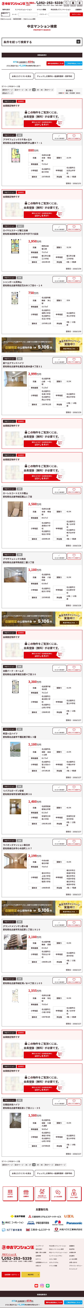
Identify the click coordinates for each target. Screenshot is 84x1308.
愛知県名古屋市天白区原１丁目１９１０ (21, 929)
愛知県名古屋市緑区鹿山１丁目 (17, 496)
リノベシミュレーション (23, 9)
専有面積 (72, 93)
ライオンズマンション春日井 (16, 844)
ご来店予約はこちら (73, 63)
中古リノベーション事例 (56, 1249)
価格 (67, 93)
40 (42, 89)
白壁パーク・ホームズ (13, 670)
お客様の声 (72, 1252)
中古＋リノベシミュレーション (58, 1252)
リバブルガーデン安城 (13, 790)
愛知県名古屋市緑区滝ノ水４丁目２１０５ (22, 983)
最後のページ (7, 93)
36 (26, 89)
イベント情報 (41, 9)
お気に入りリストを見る (21, 76)
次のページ (48, 89)
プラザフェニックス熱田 (14, 558)
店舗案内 (78, 9)
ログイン (38, 1259)
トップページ (40, 1246)
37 (30, 89)
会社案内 (71, 1256)
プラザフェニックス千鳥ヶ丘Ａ (17, 139)
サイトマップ (73, 1269)
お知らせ (38, 1266)
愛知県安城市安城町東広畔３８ (17, 794)
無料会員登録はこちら (55, 63)
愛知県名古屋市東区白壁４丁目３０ (19, 674)
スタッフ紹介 (53, 1259)
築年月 (78, 93)
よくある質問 (73, 1259)
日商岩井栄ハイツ (11, 1104)
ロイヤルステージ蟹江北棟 (15, 230)
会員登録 (38, 1256)
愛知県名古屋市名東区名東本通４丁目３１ (22, 366)
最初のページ (7, 89)
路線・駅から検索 (41, 1252)
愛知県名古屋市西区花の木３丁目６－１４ (22, 285)
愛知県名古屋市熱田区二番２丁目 (18, 562)
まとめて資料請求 (59, 138)
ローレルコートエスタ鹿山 (15, 493)
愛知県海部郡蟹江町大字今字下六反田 (20, 233)
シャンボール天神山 (12, 282)
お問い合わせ (73, 1262)
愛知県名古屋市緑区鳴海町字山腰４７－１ (22, 142)
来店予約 (71, 1249)
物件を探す (6, 9)
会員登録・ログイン (11, 1274)
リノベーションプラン (55, 1256)
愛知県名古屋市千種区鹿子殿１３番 (19, 736)
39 (38, 89)
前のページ (19, 89)
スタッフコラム (53, 1262)
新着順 (61, 93)
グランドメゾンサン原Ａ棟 (15, 926)
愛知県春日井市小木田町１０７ (17, 848)
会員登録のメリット (41, 1262)
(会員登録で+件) (27, 62)
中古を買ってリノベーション (61, 9)
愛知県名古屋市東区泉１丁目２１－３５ (21, 1107)
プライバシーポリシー (75, 1266)
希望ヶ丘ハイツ (10, 733)
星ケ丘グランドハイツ (13, 363)
